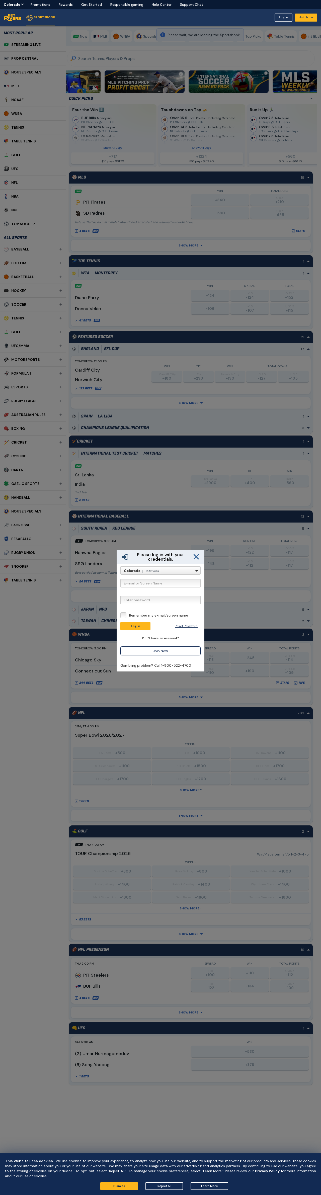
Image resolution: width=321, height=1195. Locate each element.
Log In (283, 17)
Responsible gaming (126, 4)
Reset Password (186, 626)
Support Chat (191, 4)
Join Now (306, 17)
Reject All (164, 1186)
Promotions (40, 4)
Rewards (66, 4)
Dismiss (119, 1186)
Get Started (91, 4)
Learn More (209, 1186)
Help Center (162, 4)
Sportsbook (44, 17)
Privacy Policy (267, 1171)
